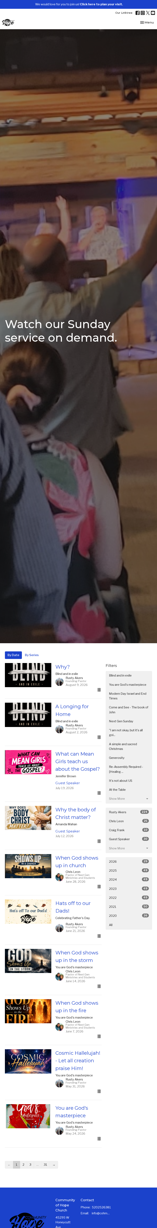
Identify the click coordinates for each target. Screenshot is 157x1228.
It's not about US (120, 781)
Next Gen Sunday (121, 721)
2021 (128, 907)
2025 (128, 870)
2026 (128, 861)
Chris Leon (128, 821)
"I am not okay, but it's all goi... (126, 732)
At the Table (117, 790)
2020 (128, 916)
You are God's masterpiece (127, 685)
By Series (32, 655)
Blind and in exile (120, 675)
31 (45, 1164)
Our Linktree (123, 12)
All (110, 925)
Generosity (116, 758)
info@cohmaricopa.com (101, 1213)
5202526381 (101, 1207)
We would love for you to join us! (79, 4)
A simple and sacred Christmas (123, 746)
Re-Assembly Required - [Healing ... (126, 769)
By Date (13, 655)
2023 (128, 889)
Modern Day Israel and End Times (127, 696)
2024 (128, 879)
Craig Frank (128, 830)
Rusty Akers (128, 812)
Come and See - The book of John (128, 710)
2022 (128, 898)
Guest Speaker (128, 839)
